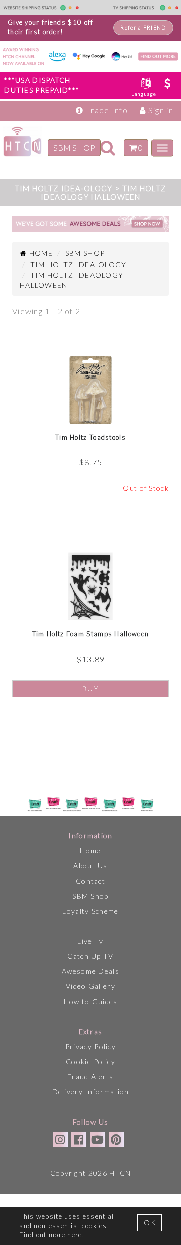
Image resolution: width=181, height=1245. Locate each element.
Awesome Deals (90, 971)
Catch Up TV (90, 956)
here (74, 1235)
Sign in (159, 110)
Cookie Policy (90, 1061)
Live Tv (90, 941)
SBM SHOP (74, 147)
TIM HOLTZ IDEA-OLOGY (78, 264)
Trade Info (106, 110)
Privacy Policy (90, 1046)
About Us (90, 865)
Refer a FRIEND (143, 27)
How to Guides (91, 1001)
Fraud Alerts (90, 1076)
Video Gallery (90, 986)
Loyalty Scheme (90, 911)
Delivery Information (90, 1091)
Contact (90, 881)
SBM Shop (90, 896)
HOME (40, 252)
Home (90, 850)
